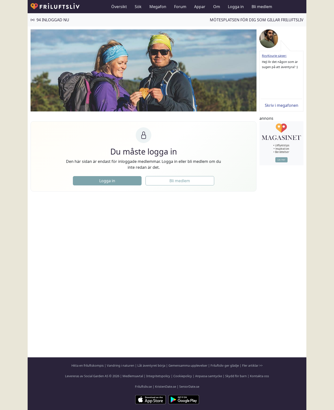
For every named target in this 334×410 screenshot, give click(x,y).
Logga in (236, 6)
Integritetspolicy (158, 376)
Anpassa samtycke (208, 376)
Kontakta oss (259, 376)
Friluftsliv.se (143, 386)
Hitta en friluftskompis (87, 365)
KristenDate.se (165, 386)
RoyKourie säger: (274, 55)
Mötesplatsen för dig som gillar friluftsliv (256, 20)
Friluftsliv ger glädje (225, 365)
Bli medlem (262, 6)
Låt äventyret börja (151, 365)
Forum (180, 6)
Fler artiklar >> (252, 365)
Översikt (119, 6)
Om (216, 6)
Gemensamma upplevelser (187, 365)
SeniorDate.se (189, 386)
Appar (199, 6)
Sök (138, 6)
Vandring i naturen (120, 365)
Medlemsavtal (132, 376)
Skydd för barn (236, 376)
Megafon (157, 6)
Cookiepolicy (182, 376)
